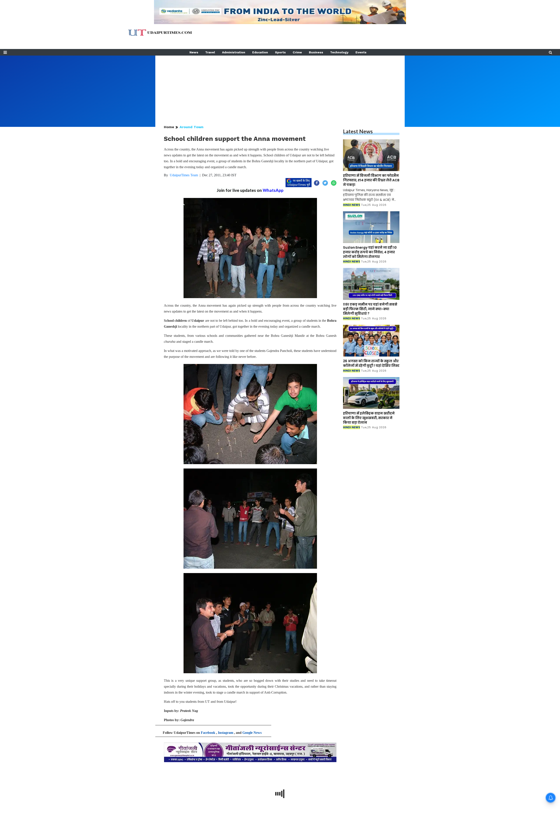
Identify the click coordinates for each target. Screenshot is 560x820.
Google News (252, 732)
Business (316, 52)
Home (169, 127)
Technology (339, 52)
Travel (210, 52)
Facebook (208, 732)
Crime (297, 52)
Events (360, 52)
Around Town (191, 127)
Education (260, 52)
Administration (233, 52)
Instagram (225, 732)
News (193, 52)
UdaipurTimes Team (184, 175)
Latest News (358, 131)
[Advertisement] (280, 86)
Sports (280, 52)
